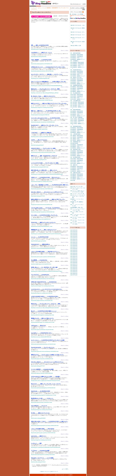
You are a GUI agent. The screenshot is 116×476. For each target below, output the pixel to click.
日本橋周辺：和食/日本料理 (78, 62)
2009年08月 (74, 245)
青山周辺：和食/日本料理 (77, 94)
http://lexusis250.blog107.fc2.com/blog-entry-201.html (42, 286)
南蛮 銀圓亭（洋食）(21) (77, 207)
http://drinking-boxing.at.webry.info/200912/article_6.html (43, 152)
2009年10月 (74, 242)
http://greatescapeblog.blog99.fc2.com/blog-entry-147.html (43, 395)
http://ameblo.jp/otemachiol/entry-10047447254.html (42, 71)
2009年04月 (74, 251)
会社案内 (70, 474)
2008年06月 (74, 265)
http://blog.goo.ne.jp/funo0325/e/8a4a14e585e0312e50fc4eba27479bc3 (46, 271)
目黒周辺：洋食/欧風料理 (77, 175)
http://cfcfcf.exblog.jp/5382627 (37, 145)
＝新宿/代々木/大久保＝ (77, 77)
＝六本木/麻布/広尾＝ (76, 100)
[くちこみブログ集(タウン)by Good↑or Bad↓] (48, 5)
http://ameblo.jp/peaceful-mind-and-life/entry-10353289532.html (44, 351)
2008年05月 (74, 267)
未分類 (73, 180)
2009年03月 (74, 253)
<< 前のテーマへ (43, 471)
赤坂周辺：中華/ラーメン (77, 114)
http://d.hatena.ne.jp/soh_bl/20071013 (39, 129)
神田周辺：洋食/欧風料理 (77, 129)
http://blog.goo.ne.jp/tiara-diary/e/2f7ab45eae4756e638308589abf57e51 (46, 85)
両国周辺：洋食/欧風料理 (77, 144)
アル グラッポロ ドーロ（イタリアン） (41, 12)
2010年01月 (74, 237)
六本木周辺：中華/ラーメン (78, 105)
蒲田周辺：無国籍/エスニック (78, 171)
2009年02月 (74, 254)
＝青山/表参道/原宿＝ (76, 93)
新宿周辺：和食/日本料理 (77, 79)
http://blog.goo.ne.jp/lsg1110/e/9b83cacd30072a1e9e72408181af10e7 (46, 233)
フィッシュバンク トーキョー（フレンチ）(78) (78, 209)
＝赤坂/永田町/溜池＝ (76, 109)
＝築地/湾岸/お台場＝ (76, 149)
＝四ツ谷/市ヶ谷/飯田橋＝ (77, 117)
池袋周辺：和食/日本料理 (77, 86)
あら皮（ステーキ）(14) (77, 186)
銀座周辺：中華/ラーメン (77, 57)
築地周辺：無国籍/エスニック (78, 155)
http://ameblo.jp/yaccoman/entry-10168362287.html (42, 358)
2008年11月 (74, 258)
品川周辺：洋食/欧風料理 (77, 160)
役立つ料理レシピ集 (76, 45)
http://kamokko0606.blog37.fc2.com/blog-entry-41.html (42, 322)
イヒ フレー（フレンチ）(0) (78, 193)
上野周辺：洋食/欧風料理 (77, 137)
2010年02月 (74, 236)
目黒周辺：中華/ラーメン (77, 177)
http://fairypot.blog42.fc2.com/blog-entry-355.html (41, 409)
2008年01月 (74, 273)
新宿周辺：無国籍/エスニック (78, 83)
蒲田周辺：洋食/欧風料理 (77, 168)
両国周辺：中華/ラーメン (77, 146)
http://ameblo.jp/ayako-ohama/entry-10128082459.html (43, 122)
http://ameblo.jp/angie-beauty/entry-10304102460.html (42, 212)
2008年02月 (74, 271)
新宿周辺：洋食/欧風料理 (77, 80)
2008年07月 (74, 264)
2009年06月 (74, 248)
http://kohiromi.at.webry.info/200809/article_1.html (41, 226)
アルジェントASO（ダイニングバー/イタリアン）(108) (78, 191)
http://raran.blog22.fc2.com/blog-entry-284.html (41, 440)
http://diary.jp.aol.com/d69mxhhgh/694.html (40, 78)
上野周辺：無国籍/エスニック (78, 140)
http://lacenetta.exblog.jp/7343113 (38, 462)
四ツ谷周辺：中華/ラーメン (78, 122)
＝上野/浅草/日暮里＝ (76, 134)
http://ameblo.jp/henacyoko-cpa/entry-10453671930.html (43, 432)
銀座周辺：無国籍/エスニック (78, 59)
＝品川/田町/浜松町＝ (76, 157)
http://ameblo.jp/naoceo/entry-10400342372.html (41, 402)
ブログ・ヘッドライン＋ (49, 474)
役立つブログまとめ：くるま (78, 25)
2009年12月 (74, 239)
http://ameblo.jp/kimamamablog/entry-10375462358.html (43, 387)
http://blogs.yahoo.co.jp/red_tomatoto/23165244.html (42, 136)
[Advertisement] (43, 34)
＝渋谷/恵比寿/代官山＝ (77, 69)
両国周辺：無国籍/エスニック (78, 147)
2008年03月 (74, 270)
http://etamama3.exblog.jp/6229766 (38, 56)
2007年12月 (74, 274)
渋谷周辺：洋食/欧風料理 (77, 72)
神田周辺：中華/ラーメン (77, 131)
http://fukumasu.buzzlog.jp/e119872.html (39, 167)
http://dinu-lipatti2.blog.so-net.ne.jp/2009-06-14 (41, 264)
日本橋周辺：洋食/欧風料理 (78, 63)
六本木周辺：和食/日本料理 (78, 102)
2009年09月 (74, 244)
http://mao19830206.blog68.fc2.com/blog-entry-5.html (42, 315)
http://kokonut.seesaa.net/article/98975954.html (41, 337)
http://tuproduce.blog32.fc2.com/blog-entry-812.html (42, 107)
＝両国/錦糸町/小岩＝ (76, 141)
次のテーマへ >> (54, 471)
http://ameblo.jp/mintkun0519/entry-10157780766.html (42, 278)
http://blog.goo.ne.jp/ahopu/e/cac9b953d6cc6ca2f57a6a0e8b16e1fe (45, 447)
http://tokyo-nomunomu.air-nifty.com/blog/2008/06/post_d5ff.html (44, 92)
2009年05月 (74, 250)
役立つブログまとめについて (61, 474)
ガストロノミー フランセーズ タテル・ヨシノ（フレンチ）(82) (78, 196)
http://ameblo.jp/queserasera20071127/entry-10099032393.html (44, 425)
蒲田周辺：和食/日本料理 (77, 166)
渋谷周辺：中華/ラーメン (77, 74)
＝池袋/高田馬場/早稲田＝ (77, 85)
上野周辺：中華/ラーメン (77, 138)
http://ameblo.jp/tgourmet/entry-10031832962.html (41, 300)
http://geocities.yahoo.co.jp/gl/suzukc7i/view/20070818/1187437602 (45, 380)
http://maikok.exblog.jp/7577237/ (38, 196)
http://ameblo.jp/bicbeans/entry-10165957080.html (42, 100)
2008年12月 (74, 256)
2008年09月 (74, 261)
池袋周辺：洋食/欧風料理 (77, 88)
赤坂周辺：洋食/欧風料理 (77, 112)
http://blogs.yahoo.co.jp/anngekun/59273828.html (41, 49)
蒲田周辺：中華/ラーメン (77, 169)
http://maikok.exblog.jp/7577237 (38, 366)
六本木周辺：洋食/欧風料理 (78, 103)
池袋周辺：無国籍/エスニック (78, 91)
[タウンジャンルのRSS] (77, 12)
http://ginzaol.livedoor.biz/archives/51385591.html (41, 204)
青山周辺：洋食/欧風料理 (77, 96)
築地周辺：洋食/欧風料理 (77, 152)
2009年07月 (74, 247)
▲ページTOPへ (65, 469)
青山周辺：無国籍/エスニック (78, 99)
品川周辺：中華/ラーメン (77, 161)
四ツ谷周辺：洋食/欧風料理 (78, 120)
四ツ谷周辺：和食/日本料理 (78, 118)
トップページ (33, 7)
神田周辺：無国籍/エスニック (78, 132)
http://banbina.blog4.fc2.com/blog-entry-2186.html (41, 293)
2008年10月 (74, 259)
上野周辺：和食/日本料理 (77, 135)
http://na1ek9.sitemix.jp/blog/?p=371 (39, 159)
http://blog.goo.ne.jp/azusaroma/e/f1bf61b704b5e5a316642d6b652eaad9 (47, 174)
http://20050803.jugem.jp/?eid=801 (38, 241)
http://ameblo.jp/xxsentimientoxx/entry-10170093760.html (43, 344)
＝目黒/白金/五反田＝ (76, 172)
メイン (48, 471)
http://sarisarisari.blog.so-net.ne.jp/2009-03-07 (41, 219)
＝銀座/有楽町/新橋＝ (76, 53)
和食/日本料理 (75, 143)
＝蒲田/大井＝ (75, 165)
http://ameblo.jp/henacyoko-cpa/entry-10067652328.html (43, 256)
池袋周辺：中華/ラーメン (77, 89)
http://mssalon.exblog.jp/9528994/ (38, 418)
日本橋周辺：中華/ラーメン (78, 65)
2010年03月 (74, 234)
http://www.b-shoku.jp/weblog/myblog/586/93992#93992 (43, 248)
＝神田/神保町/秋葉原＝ (77, 126)
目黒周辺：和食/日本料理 (77, 174)
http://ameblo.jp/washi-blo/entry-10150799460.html (42, 188)
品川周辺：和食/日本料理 (77, 158)
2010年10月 (74, 231)
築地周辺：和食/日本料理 (77, 151)
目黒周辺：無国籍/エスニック (78, 178)
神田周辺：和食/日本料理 (77, 127)
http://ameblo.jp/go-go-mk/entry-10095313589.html (42, 373)
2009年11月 (74, 241)
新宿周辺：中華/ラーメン (77, 82)
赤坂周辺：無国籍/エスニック (78, 115)
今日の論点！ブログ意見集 (77, 14)
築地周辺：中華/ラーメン (77, 154)
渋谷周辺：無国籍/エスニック (78, 76)
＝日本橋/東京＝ (75, 60)
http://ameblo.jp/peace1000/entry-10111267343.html (42, 329)
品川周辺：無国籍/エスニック (78, 163)
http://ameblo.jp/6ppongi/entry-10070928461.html (41, 63)
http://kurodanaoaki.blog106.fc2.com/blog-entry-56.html (43, 454)
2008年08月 (74, 262)
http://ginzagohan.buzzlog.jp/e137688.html (40, 114)
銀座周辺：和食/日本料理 (77, 54)
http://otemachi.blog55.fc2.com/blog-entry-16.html (41, 181)
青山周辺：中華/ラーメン (77, 97)
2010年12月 (74, 230)
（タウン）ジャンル (41, 7)
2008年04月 (74, 268)
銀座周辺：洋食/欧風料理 (52, 7)
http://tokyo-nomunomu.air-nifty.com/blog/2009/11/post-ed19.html (45, 307)
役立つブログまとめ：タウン (78, 32)
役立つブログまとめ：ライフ (78, 34)
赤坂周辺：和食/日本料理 (77, 111)
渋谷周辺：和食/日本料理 (77, 71)
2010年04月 (74, 233)
